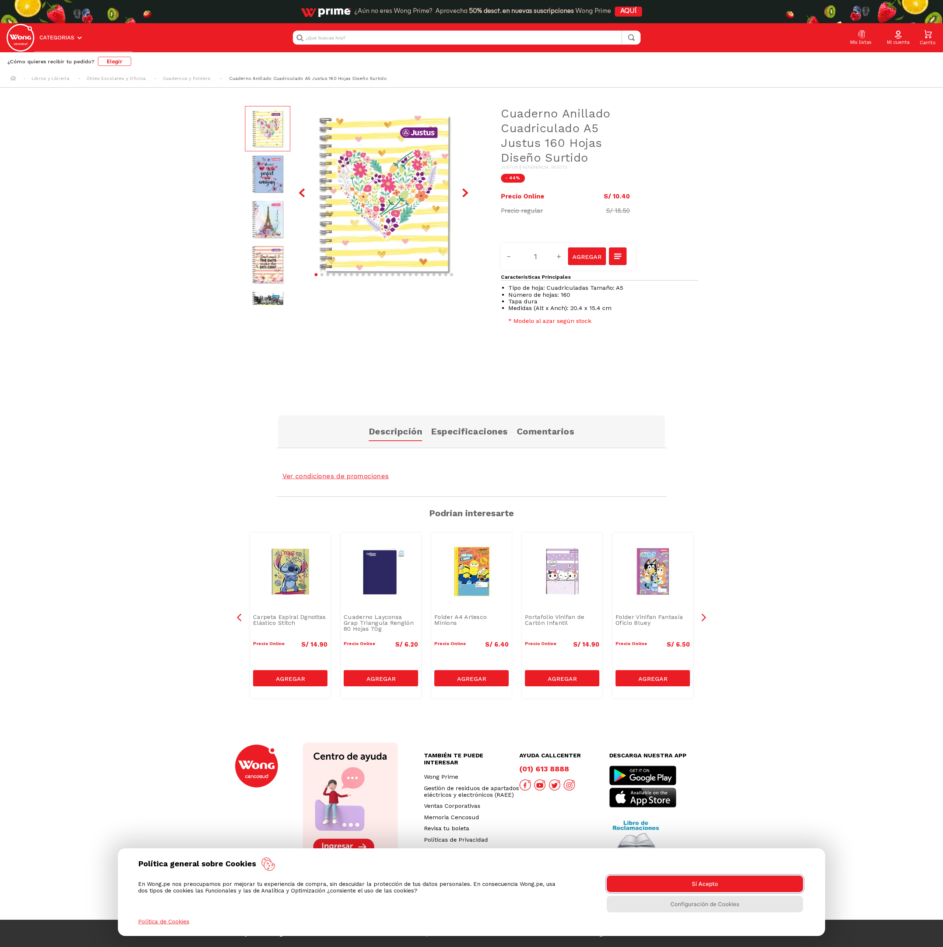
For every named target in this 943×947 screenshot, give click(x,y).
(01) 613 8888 (544, 768)
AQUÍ (628, 11)
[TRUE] (290, 678)
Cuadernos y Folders (187, 78)
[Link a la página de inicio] (13, 78)
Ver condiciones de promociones (336, 476)
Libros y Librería (50, 78)
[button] (898, 38)
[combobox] (467, 38)
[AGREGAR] (587, 256)
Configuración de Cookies (704, 904)
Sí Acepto (705, 883)
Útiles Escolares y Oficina (116, 78)
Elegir (114, 61)
